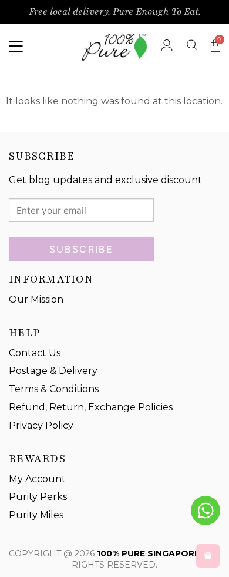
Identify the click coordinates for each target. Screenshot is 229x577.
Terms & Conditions (54, 388)
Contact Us (34, 353)
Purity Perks (38, 496)
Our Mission (36, 299)
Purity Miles (36, 514)
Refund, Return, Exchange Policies (91, 407)
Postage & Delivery (53, 370)
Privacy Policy (41, 425)
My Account (37, 479)
